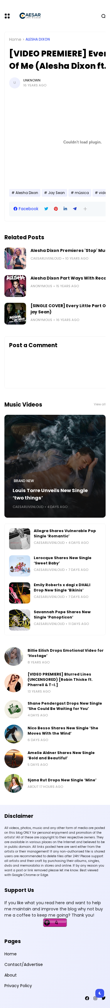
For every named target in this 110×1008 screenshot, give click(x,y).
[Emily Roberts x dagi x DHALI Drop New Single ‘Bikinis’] (19, 593)
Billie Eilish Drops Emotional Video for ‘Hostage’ (66, 653)
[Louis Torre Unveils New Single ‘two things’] (55, 466)
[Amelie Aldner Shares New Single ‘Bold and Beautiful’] (13, 758)
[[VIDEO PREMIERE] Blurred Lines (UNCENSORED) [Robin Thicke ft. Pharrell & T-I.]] (13, 682)
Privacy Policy (18, 986)
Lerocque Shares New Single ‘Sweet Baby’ (63, 560)
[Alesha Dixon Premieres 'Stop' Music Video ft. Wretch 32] (15, 258)
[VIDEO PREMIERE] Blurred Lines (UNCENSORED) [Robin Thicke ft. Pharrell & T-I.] (60, 679)
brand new (24, 481)
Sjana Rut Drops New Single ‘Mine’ (62, 780)
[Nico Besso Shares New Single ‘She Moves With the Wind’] (13, 734)
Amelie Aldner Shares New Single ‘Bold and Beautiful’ (61, 755)
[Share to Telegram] (75, 209)
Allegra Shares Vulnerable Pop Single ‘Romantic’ (65, 533)
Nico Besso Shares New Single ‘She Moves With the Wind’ (63, 731)
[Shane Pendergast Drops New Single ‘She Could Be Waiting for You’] (13, 709)
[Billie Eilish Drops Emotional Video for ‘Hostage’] (13, 656)
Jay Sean (56, 192)
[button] (85, 209)
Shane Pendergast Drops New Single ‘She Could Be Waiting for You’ (65, 706)
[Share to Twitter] (46, 209)
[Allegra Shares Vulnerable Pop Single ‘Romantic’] (19, 538)
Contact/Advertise (23, 964)
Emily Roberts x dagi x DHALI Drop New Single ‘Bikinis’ (62, 587)
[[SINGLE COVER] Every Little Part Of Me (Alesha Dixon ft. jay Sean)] (15, 314)
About (10, 975)
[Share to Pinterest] (56, 209)
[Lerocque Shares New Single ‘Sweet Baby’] (19, 565)
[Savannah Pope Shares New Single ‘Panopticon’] (19, 620)
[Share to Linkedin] (65, 209)
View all (100, 404)
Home (15, 39)
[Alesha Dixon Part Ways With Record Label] (15, 286)
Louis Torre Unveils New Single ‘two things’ (50, 494)
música (82, 192)
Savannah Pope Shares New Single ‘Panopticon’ (62, 614)
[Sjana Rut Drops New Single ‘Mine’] (13, 783)
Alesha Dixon (38, 39)
